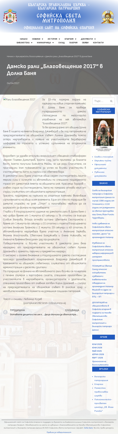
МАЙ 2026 (97, 351)
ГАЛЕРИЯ (73, 42)
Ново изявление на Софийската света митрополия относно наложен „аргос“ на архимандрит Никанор (102, 230)
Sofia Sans (88, 428)
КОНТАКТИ (98, 42)
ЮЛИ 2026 (97, 344)
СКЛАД (61, 42)
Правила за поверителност (59, 432)
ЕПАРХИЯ (69, 39)
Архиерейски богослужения (29, 56)
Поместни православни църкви (101, 392)
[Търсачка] (111, 101)
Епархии (98, 384)
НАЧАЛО (24, 39)
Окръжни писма (102, 160)
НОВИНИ (36, 39)
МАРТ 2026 (97, 357)
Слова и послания (103, 156)
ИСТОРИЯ (52, 39)
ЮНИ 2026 (97, 347)
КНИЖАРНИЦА (44, 42)
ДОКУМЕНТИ (87, 39)
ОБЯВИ (85, 42)
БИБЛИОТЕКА (23, 42)
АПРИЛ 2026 (98, 354)
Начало (10, 56)
